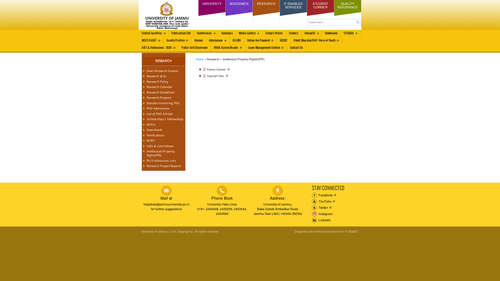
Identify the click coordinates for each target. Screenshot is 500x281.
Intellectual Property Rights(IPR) (161, 153)
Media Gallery (245, 34)
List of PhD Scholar (160, 114)
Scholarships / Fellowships (165, 119)
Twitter (323, 207)
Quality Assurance (347, 5)
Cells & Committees (160, 146)
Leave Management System (264, 47)
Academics (239, 3)
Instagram (325, 214)
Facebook (325, 195)
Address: (278, 198)
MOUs (151, 124)
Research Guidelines (161, 92)
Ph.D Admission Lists (161, 161)
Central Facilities (150, 34)
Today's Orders (274, 33)
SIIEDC (283, 40)
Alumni (199, 40)
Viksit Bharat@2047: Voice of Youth (314, 40)
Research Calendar (159, 87)
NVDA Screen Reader (226, 47)
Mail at (166, 198)
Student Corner (320, 5)
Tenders (293, 33)
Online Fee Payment (258, 40)
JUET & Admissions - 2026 (157, 47)
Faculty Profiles (175, 40)
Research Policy (157, 82)
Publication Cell (181, 33)
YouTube (324, 201)
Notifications (155, 135)
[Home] (167, 11)
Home (200, 59)
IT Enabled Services (293, 5)
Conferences (203, 34)
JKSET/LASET (149, 40)
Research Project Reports (164, 166)
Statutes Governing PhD (163, 103)
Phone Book (222, 198)
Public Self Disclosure (194, 47)
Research (266, 3)
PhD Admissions (158, 108)
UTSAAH (347, 34)
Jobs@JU (308, 34)
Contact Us (296, 47)
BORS (150, 140)
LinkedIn (324, 220)
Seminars (227, 33)
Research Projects (159, 98)
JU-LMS (236, 40)
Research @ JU (156, 76)
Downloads (331, 33)
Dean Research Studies (162, 71)
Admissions (214, 41)
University (212, 3)
